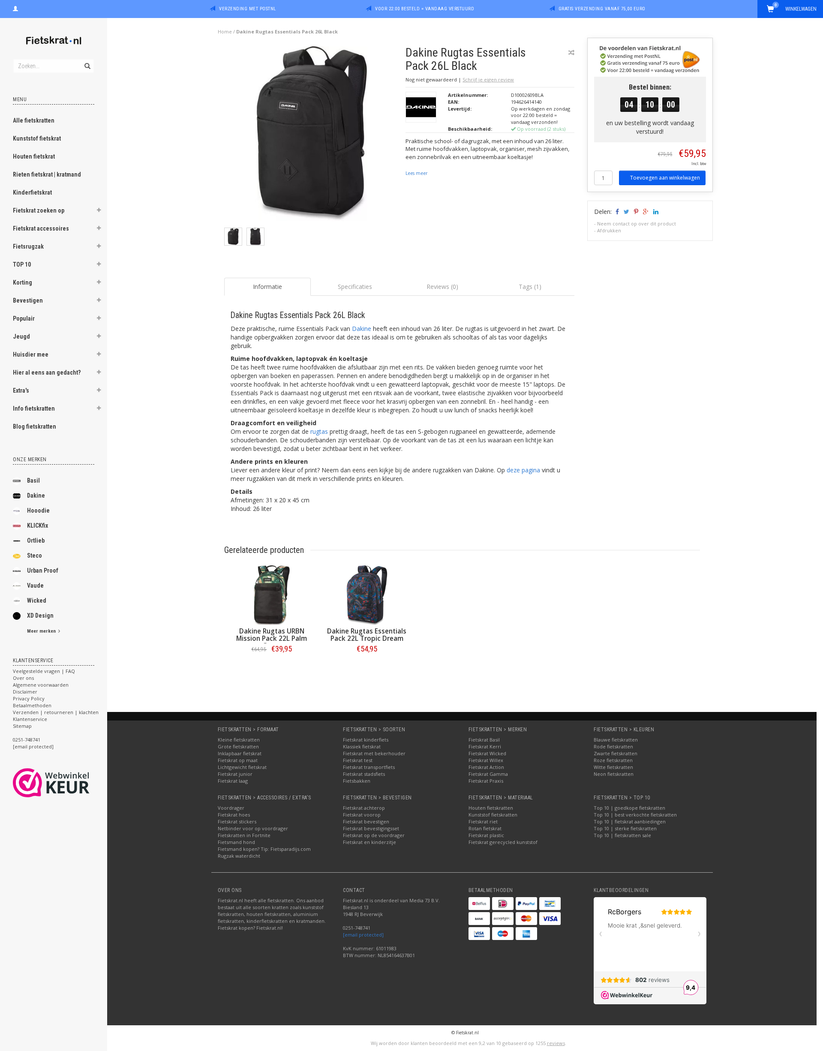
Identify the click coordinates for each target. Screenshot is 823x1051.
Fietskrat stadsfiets (364, 774)
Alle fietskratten (33, 120)
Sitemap (22, 726)
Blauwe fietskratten (616, 739)
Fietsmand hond (236, 842)
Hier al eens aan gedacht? (47, 372)
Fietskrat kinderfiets (365, 739)
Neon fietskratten (614, 774)
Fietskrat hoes (234, 814)
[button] (99, 211)
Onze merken (30, 459)
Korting (22, 282)
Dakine (36, 495)
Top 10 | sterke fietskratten (625, 828)
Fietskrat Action (486, 767)
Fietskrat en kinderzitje (369, 842)
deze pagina (523, 470)
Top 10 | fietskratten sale (622, 835)
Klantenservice (30, 719)
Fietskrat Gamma (488, 774)
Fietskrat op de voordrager (374, 835)
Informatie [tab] (267, 286)
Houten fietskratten (491, 808)
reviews (556, 1043)
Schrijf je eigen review (488, 79)
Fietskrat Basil (484, 739)
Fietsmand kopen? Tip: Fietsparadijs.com (264, 849)
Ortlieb (36, 540)
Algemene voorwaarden (41, 685)
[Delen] (616, 211)
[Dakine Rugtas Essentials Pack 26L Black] (311, 136)
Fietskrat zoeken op (38, 210)
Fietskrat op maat (238, 760)
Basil (33, 480)
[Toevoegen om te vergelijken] (571, 52)
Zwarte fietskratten (615, 753)
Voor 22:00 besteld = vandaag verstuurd (424, 9)
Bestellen (272, 666)
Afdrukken (609, 230)
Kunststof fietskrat (37, 138)
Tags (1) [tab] (530, 286)
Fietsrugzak (28, 246)
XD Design (40, 615)
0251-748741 (26, 739)
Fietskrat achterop (364, 808)
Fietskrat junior (235, 774)
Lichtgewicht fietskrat (242, 767)
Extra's (21, 390)
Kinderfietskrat (32, 192)
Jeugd (21, 336)
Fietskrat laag (233, 781)
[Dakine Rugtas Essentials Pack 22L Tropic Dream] (367, 595)
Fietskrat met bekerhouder (374, 753)
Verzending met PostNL (247, 9)
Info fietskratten (34, 408)
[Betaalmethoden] (479, 903)
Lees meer (416, 173)
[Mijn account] (15, 8)
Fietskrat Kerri (485, 746)
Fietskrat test (357, 760)
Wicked (36, 600)
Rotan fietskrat (485, 828)
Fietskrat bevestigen (366, 821)
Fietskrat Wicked (487, 753)
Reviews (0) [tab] (442, 286)
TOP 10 (22, 264)
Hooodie (38, 510)
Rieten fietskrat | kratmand (47, 174)
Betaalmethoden (32, 705)
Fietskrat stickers (237, 821)
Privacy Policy (29, 698)
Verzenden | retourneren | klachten (56, 712)
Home (225, 31)
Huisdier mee (30, 354)
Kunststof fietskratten (493, 814)
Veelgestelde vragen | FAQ (44, 671)
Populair (24, 318)
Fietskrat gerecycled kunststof (503, 842)
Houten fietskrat (34, 156)
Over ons (23, 678)
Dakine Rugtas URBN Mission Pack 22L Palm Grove (271, 638)
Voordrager (231, 808)
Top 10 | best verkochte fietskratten (635, 814)
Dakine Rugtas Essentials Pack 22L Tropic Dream (366, 635)
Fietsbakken (356, 781)
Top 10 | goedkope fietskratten (629, 808)
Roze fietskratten (613, 760)
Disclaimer (25, 691)
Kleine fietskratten (239, 739)
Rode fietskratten (613, 746)
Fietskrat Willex (486, 760)
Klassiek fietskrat (362, 746)
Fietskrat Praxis (486, 781)
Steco (34, 555)
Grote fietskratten (238, 746)
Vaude (35, 585)
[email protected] (363, 934)
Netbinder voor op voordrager (253, 828)
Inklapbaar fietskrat (239, 753)
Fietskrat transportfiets (369, 767)
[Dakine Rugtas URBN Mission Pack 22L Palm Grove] (272, 595)
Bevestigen (28, 300)
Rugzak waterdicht (239, 856)
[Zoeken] (86, 61)
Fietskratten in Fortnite (244, 835)
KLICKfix (37, 525)
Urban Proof (42, 570)
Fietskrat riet (483, 821)
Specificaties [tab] (355, 286)
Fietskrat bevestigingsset (371, 828)
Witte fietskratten (613, 767)
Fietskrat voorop (362, 814)
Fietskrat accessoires (41, 228)
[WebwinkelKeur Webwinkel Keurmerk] (66, 782)
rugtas (319, 431)
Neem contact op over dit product (636, 223)
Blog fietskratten (34, 426)
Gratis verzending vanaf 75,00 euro (602, 9)
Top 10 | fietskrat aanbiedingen (630, 821)
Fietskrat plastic (486, 835)
